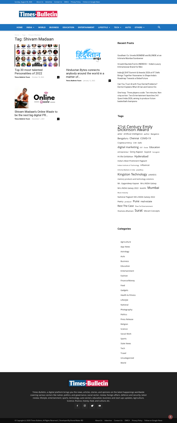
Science (124, 329)
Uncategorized (127, 358)
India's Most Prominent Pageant (132, 161)
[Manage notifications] (170, 417)
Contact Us (58, 2)
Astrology (125, 251)
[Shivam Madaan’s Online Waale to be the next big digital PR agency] (37, 97)
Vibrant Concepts (152, 211)
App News (125, 246)
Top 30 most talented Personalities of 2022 (29, 71)
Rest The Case (126, 205)
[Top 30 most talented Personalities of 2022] (37, 55)
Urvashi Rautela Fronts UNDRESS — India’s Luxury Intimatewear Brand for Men (139, 65)
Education (68, 27)
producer (128, 201)
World (41, 27)
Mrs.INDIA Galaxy (148, 183)
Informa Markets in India (126, 170)
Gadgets (124, 290)
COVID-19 (145, 138)
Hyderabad (141, 156)
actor (120, 133)
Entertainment (86, 27)
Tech (116, 27)
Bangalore (155, 134)
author (146, 134)
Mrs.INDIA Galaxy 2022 (128, 188)
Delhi (140, 143)
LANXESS (152, 174)
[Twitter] (92, 406)
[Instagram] (85, 405)
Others (138, 27)
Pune (136, 201)
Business (54, 27)
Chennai (134, 138)
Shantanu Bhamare (125, 211)
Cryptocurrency (125, 142)
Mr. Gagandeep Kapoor (128, 183)
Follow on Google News (91, 2)
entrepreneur (123, 152)
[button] (159, 27)
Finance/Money (128, 280)
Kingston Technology (132, 174)
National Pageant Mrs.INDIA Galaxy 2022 (136, 197)
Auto (128, 27)
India (29, 27)
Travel (123, 353)
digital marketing (128, 147)
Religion (124, 324)
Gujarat (147, 152)
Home (20, 27)
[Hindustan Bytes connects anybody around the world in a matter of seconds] (88, 55)
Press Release (127, 319)
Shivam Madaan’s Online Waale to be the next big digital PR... (36, 113)
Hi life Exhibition (125, 156)
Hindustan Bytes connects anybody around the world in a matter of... (85, 73)
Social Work (126, 333)
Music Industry (123, 193)
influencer (145, 165)
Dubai (146, 147)
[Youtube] (99, 406)
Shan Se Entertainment (144, 206)
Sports (124, 338)
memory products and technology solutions (136, 179)
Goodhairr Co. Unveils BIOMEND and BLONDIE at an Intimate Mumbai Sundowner (140, 56)
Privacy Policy (76, 2)
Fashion (124, 275)
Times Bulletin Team (22, 77)
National (124, 304)
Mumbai (153, 187)
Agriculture (126, 242)
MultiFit (143, 188)
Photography (126, 309)
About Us (40, 2)
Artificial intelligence (133, 134)
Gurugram (156, 152)
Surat (139, 210)
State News (126, 343)
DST (141, 147)
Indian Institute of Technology (128, 165)
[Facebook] (77, 406)
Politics (124, 314)
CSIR (134, 143)
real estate (146, 201)
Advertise (48, 2)
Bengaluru (123, 138)
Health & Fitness (128, 295)
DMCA (66, 2)
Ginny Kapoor (136, 151)
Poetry (120, 201)
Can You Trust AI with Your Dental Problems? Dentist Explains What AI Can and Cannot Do (137, 85)
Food (123, 285)
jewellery (139, 170)
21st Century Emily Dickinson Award (135, 128)
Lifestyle (103, 27)
